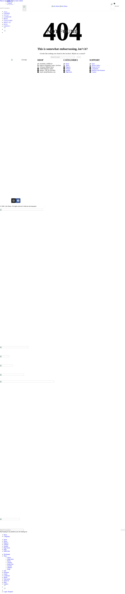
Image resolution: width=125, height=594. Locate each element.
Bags (8, 569)
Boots (9, 561)
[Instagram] (13, 200)
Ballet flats (10, 564)
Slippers (9, 567)
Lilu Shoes (8, 206)
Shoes (9, 557)
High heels (10, 559)
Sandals (9, 566)
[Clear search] (21, 8)
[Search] (24, 8)
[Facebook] (18, 200)
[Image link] (21, 210)
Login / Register (8, 591)
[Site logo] (56, 6)
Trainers (9, 562)
